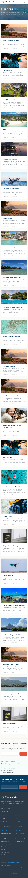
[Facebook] (2, 811)
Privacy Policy (6, 867)
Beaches (3, 818)
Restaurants (18, 821)
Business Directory (20, 841)
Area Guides (4, 849)
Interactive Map (5, 824)
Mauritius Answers (5, 852)
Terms (12, 867)
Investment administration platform (10, 766)
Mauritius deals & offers (8, 768)
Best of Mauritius (5, 826)
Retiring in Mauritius (6, 836)
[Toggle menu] (25, 2)
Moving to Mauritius (7, 770)
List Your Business (19, 833)
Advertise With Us (19, 836)
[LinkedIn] (10, 811)
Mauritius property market (8, 764)
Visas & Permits (5, 838)
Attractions (4, 821)
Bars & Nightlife (19, 824)
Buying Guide (4, 846)
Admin (16, 844)
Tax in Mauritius (5, 841)
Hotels (17, 818)
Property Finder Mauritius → (14, 862)
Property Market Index (6, 844)
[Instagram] (5, 811)
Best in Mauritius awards (8, 772)
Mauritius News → (5, 865)
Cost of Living (4, 854)
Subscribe (23, 754)
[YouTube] (8, 811)
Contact (23, 867)
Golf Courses (18, 826)
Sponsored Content (20, 838)
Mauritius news (22, 764)
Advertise (17, 867)
